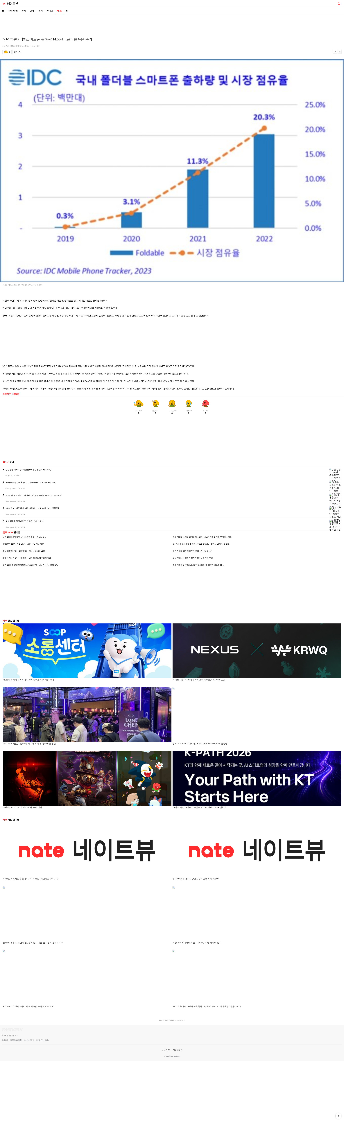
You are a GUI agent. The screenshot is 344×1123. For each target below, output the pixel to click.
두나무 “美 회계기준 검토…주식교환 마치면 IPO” (196, 879)
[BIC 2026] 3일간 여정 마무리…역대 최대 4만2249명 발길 (29, 743)
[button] (338, 1116)
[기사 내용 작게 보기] (335, 52)
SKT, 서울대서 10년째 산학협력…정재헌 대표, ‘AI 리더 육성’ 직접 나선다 (207, 1006)
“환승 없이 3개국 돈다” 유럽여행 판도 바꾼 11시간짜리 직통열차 (33, 508)
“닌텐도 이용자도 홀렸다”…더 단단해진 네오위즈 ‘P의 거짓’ (30, 482)
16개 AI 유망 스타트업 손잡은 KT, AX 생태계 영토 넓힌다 (199, 807)
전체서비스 (178, 1050)
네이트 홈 (166, 1050)
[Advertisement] (172, 23)
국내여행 (8, 476)
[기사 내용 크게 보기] (340, 52)
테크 (59, 10)
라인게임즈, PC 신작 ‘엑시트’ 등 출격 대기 (22, 807)
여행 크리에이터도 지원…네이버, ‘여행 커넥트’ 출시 (197, 942)
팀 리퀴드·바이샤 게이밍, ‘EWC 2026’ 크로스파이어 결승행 (200, 743)
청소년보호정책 (29, 1040)
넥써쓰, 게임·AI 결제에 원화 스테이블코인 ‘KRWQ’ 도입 (199, 680)
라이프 (49, 10)
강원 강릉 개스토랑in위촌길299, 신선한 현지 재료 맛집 (28, 469)
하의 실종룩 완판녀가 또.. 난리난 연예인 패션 (25, 521)
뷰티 (24, 10)
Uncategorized (10, 488)
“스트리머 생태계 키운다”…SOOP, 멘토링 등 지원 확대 (28, 680)
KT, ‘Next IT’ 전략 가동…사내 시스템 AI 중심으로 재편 (28, 1006)
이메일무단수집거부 (42, 1040)
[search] (339, 3)
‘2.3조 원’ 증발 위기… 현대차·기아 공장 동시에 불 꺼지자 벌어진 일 (34, 495)
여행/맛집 (13, 10)
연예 (32, 10)
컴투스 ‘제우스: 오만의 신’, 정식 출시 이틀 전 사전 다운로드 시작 (33, 942)
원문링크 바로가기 (11, 394)
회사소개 (5, 1040)
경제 (40, 10)
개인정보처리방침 (16, 1040)
